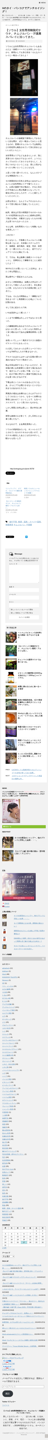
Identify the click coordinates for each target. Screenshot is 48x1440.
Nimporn (5, 980)
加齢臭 (4, 1127)
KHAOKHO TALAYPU (9, 977)
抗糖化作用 (6, 1136)
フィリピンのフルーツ (10, 1088)
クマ (3, 1022)
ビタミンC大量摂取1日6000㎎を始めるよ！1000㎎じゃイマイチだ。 (30, 675)
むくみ (4, 1001)
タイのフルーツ (7, 1052)
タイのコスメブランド (10, 1049)
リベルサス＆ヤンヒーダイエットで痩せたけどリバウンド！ (23, 1316)
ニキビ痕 (5, 1067)
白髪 (3, 1166)
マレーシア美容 (7, 1106)
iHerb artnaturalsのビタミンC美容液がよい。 (18, 1334)
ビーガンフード (7, 1085)
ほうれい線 (6, 998)
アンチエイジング (8, 1007)
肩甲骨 (4, 1187)
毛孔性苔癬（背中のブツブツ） (13, 1154)
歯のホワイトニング (9, 1151)
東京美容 (5, 1148)
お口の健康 (6, 989)
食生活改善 (6, 1217)
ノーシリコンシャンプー (10, 1070)
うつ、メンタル (7, 986)
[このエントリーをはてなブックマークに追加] (26, 537)
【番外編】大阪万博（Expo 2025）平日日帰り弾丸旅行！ (22, 1307)
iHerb (4, 974)
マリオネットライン (9, 1103)
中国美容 (5, 1112)
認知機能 (5, 1202)
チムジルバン (19, 525)
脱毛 (3, 1193)
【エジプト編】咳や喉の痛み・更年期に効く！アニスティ (22, 1271)
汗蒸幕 (29, 525)
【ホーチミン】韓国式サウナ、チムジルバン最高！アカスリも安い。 (29, 648)
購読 (7, 1393)
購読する (8, 826)
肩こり (4, 1184)
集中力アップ (7, 1211)
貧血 (3, 1205)
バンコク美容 (7, 1079)
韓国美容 (9, 525)
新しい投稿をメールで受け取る (22, 613)
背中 (3, 1190)
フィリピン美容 (7, 1091)
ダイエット (6, 1058)
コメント (13, 564)
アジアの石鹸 (7, 1004)
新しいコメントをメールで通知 (22, 609)
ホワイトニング (7, 1100)
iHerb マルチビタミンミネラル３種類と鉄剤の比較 (20, 1340)
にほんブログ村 (8, 1364)
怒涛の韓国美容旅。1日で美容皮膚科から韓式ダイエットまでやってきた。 (30, 702)
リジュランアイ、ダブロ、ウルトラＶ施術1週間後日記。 (14, 491)
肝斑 (3, 1181)
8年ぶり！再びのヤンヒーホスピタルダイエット (19, 1328)
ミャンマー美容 (7, 1109)
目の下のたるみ (7, 1169)
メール (12, 594)
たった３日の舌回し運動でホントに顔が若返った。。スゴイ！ (29, 756)
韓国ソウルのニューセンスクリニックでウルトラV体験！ (32, 491)
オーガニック (7, 1019)
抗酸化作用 (6, 1139)
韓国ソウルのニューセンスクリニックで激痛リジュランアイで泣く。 (29, 742)
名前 (11, 587)
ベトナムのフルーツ (9, 1094)
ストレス (5, 1034)
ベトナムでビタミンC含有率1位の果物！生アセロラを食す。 (30, 635)
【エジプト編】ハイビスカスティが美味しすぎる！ (20, 1295)
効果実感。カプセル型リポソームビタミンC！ (18, 1322)
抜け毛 (4, 1142)
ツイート (5, 1405)
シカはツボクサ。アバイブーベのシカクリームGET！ (21, 1289)
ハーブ (4, 1076)
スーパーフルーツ (8, 1043)
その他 (4, 992)
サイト (11, 602)
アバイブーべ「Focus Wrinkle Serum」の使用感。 (20, 1346)
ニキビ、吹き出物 (8, 1064)
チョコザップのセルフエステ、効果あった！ (17, 1313)
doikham (5, 971)
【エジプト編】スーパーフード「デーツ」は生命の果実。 (22, 1283)
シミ (3, 1031)
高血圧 (4, 1220)
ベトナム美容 (7, 1097)
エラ (3, 1016)
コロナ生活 (6, 1028)
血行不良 (13, 522)
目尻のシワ (6, 1172)
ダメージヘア (7, 1061)
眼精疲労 (5, 1175)
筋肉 (3, 1178)
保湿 (3, 1124)
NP (3, 983)
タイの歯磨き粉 (7, 1055)
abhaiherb (5, 968)
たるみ (4, 995)
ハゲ (3, 1073)
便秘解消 (5, 1121)
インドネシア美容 (8, 1010)
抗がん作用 (6, 1133)
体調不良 (5, 1118)
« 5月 (4, 1248)
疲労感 (4, 1163)
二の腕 (4, 1115)
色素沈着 (5, 1196)
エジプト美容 (7, 1013)
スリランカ (6, 1037)
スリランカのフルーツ (10, 1040)
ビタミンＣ (6, 1082)
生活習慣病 (6, 1160)
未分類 (4, 1145)
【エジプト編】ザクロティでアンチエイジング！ (19, 1277)
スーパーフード (7, 1046)
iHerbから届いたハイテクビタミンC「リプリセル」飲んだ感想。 (30, 715)
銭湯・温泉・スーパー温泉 (29, 522)
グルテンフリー (7, 1025)
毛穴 (3, 1157)
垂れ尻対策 (6, 1130)
